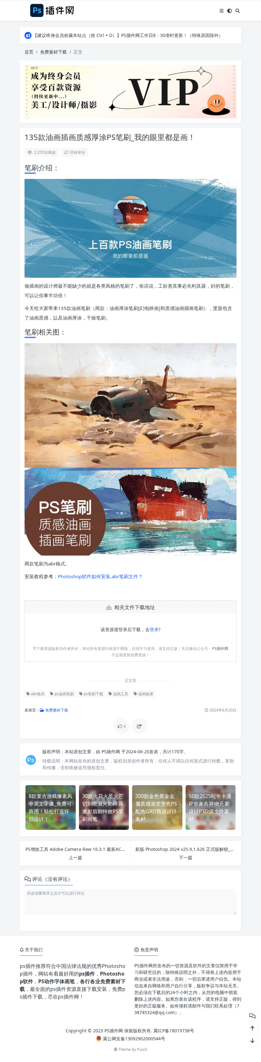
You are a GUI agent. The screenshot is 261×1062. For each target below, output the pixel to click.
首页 (29, 52)
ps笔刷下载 (93, 694)
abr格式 (37, 694)
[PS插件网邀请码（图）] (130, 91)
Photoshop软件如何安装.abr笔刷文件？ (100, 576)
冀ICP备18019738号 (173, 1031)
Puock (142, 1049)
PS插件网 (111, 752)
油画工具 (120, 694)
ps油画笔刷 (63, 694)
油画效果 (145, 694)
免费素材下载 (53, 52)
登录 (154, 629)
